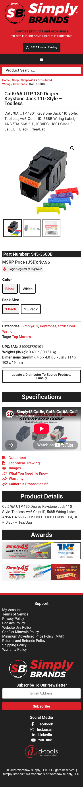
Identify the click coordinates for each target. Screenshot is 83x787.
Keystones (20, 84)
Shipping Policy (14, 645)
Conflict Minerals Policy (20, 632)
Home (6, 80)
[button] (42, 59)
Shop (15, 80)
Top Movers (21, 337)
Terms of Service (15, 614)
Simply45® (28, 80)
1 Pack (10, 309)
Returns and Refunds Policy (23, 641)
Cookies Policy (13, 623)
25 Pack (31, 309)
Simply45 (29, 326)
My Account (11, 610)
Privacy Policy (13, 619)
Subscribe (41, 706)
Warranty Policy (14, 649)
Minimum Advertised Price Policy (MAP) (33, 636)
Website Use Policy (17, 627)
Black (10, 289)
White (28, 289)
